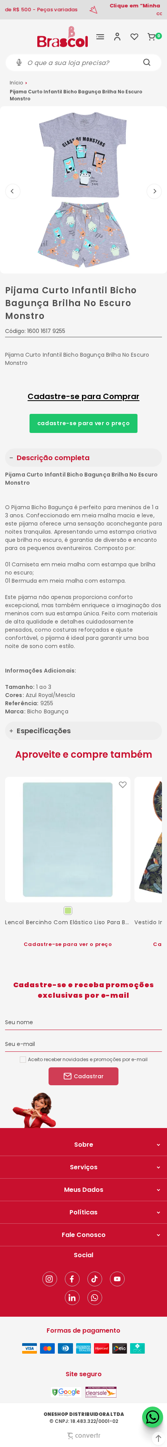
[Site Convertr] (83, 1436)
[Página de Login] (117, 36)
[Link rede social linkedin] (72, 1297)
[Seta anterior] (13, 191)
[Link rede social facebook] (72, 1279)
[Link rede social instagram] (49, 1279)
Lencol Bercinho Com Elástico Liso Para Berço (67, 922)
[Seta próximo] (154, 191)
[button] (158, 1438)
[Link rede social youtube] (117, 1279)
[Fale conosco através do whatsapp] (152, 1417)
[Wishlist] (134, 36)
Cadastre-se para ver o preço (83, 423)
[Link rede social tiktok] (94, 1279)
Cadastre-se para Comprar (83, 396)
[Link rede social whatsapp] (94, 1297)
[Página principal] (62, 36)
